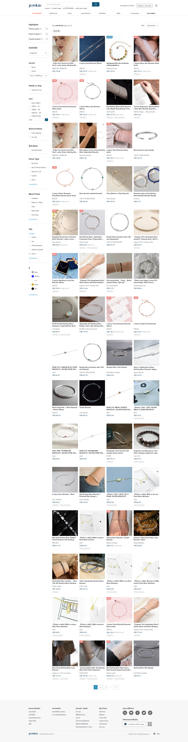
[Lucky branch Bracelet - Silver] (65, 480)
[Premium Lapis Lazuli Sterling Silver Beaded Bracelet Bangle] (146, 179)
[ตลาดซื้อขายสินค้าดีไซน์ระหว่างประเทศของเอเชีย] (35, 5)
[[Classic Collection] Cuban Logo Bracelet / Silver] (146, 523)
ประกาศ (78, 718)
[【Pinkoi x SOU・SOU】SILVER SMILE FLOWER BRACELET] (146, 393)
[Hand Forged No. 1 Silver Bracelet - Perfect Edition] (65, 393)
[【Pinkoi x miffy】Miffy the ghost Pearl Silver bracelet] (92, 523)
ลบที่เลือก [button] (32, 233)
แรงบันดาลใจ (32, 721)
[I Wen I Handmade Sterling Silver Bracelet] (92, 566)
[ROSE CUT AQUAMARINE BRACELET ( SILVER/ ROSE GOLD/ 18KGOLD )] (92, 436)
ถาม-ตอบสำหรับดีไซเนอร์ (59, 714)
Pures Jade (83, 586)
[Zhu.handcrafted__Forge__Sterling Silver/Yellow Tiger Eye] (119, 266)
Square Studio (139, 372)
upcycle (47, 8)
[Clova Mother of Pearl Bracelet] (119, 179)
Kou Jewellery (57, 499)
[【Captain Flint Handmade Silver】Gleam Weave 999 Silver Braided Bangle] (92, 266)
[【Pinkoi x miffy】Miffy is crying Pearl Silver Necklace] (65, 610)
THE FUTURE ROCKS (141, 155)
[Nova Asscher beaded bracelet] (92, 179)
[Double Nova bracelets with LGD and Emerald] (92, 353)
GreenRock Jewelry (113, 372)
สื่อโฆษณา (102, 714)
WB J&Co (55, 543)
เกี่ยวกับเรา (102, 711)
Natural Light (83, 242)
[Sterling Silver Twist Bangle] (119, 353)
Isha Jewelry (56, 242)
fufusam (55, 412)
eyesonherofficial (85, 155)
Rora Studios (111, 198)
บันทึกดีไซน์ (32, 714)
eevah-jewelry (84, 499)
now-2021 (137, 456)
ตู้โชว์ (30, 724)
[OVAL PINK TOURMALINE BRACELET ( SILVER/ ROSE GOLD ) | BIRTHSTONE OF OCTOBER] (65, 436)
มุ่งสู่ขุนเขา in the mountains (61, 673)
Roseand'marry (112, 68)
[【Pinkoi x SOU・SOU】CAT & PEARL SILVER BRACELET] (119, 480)
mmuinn (136, 198)
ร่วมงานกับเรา (103, 724)
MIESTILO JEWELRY (59, 68)
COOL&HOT (111, 112)
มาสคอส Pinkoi (103, 721)
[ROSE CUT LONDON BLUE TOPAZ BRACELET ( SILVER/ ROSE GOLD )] (65, 353)
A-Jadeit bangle (56, 8)
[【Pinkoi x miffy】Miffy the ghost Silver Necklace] (92, 610)
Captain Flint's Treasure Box (143, 242)
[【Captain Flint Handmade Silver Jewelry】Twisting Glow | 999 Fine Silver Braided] (146, 222)
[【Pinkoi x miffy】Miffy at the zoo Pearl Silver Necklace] (146, 480)
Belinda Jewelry (112, 543)
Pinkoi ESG (103, 718)
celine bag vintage (81, 8)
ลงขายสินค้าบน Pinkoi (127, 5)
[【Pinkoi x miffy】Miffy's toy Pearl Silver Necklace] (119, 566)
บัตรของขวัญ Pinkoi (34, 718)
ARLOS (81, 68)
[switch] (38, 28)
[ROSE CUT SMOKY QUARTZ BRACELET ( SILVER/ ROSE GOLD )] (119, 393)
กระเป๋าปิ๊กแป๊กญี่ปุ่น (68, 8)
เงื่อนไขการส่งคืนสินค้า (82, 724)
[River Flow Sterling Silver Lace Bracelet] (65, 653)
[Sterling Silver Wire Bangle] (146, 653)
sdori (54, 372)
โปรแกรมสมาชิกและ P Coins (84, 727)
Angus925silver (139, 543)
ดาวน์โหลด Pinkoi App (135, 724)
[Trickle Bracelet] (92, 393)
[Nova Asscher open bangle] (146, 135)
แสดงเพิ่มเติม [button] (33, 184)
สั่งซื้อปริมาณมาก (80, 714)
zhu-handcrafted (112, 285)
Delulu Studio (56, 586)
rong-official (83, 412)
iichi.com (102, 727)
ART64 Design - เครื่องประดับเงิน (144, 112)
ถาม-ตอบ (78, 711)
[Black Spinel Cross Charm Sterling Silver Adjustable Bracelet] (92, 135)
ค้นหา (95, 4)
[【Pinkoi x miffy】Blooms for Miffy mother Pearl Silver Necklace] (146, 566)
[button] (46, 119)
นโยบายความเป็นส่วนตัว (82, 721)
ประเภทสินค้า (32, 711)
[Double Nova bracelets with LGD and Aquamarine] (119, 222)
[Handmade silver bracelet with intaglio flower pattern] (119, 436)
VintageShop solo (140, 285)
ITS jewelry (56, 329)
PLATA (109, 456)
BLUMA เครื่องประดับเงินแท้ (88, 329)
